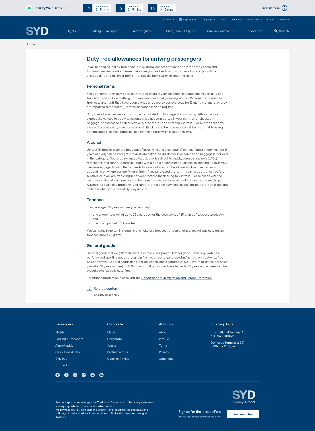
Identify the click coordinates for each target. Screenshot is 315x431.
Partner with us (254, 19)
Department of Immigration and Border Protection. (176, 278)
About (163, 332)
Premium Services (218, 31)
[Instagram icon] (75, 375)
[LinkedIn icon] (92, 375)
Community (236, 19)
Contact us (168, 19)
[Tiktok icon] (84, 375)
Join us (270, 19)
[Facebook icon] (57, 375)
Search (284, 31)
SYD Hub (61, 358)
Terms (163, 345)
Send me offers (243, 414)
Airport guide (142, 31)
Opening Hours (222, 324)
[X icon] (66, 375)
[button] (206, 19)
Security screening (105, 294)
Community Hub (118, 358)
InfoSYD (164, 339)
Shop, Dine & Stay (178, 31)
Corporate (283, 19)
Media (222, 19)
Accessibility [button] (189, 19)
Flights (71, 31)
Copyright (166, 358)
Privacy (164, 352)
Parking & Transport (104, 31)
